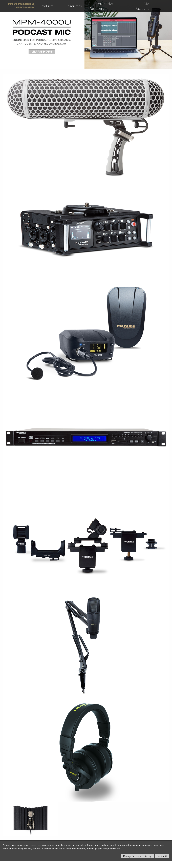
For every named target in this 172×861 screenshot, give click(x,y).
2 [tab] (90, 71)
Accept (149, 856)
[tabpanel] (86, 34)
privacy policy (79, 845)
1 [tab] (85, 71)
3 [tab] (95, 71)
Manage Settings (132, 856)
